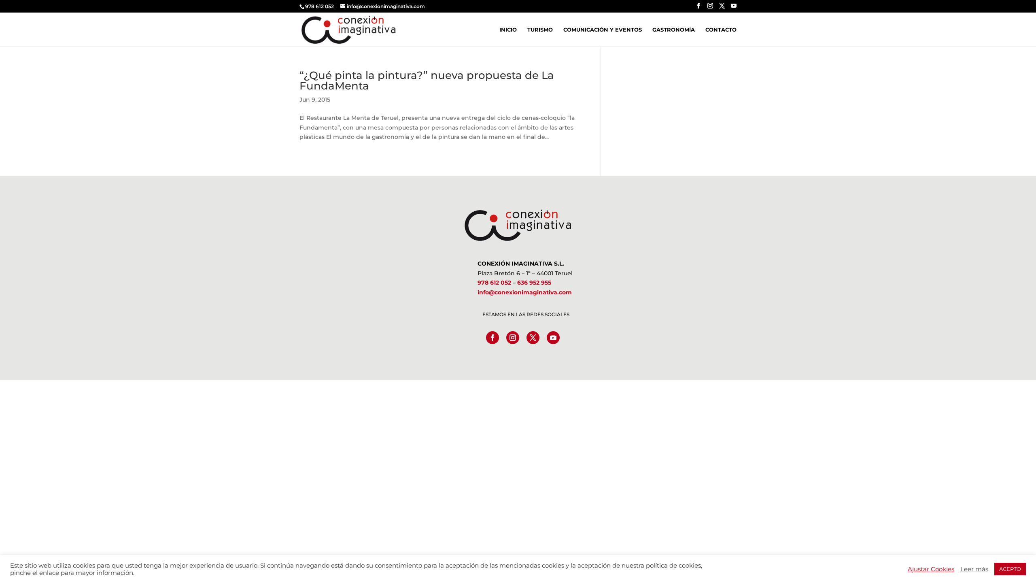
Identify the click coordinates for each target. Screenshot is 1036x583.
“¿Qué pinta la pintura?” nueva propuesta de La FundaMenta (426, 80)
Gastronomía (673, 30)
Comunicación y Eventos (602, 30)
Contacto (721, 30)
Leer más (974, 569)
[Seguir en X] (532, 337)
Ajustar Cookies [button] (931, 569)
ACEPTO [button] (1010, 569)
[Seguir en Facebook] (492, 337)
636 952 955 (534, 282)
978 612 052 (494, 282)
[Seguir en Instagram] (512, 337)
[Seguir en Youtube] (553, 337)
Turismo (540, 30)
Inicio (508, 30)
